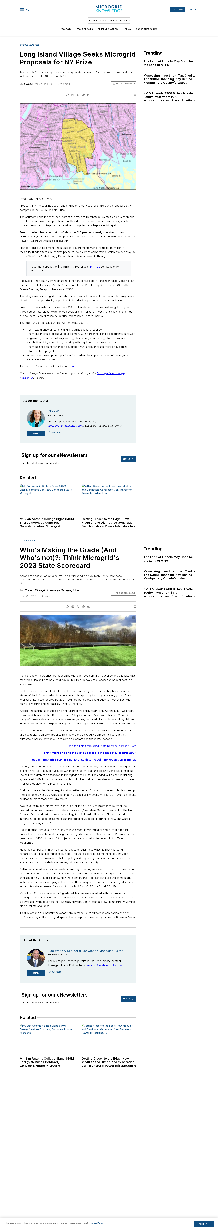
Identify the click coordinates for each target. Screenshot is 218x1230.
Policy (127, 29)
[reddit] (83, 94)
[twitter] (78, 94)
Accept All (203, 1224)
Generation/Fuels (108, 29)
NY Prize (94, 266)
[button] (22, 9)
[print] (134, 94)
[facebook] (67, 94)
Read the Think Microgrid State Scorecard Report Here (101, 745)
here (73, 366)
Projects (66, 29)
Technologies (84, 29)
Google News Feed (30, 45)
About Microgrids (146, 29)
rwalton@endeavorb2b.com (104, 965)
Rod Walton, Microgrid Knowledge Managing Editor (50, 590)
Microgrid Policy (29, 540)
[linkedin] (72, 94)
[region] (109, 1224)
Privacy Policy (96, 1223)
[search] (27, 9)
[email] (88, 94)
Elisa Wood (26, 83)
